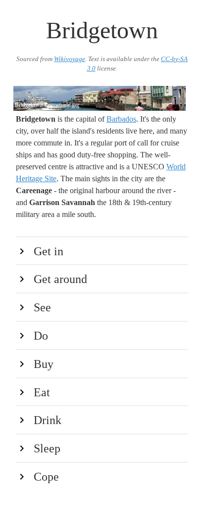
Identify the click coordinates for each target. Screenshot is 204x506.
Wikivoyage (69, 59)
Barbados (121, 119)
